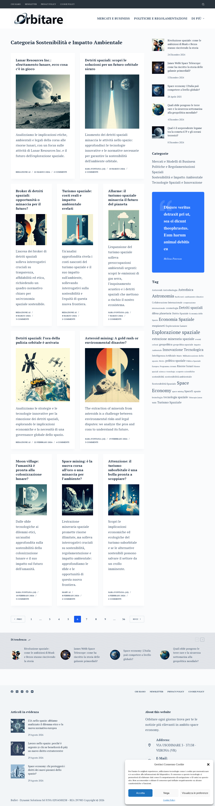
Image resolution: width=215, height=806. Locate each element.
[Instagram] (22, 691)
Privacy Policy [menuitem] (48, 4)
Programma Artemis (168, 366)
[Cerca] (203, 4)
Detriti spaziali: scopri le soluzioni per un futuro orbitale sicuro (111, 64)
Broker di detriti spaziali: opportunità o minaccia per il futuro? (29, 200)
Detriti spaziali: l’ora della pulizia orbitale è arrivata (38, 340)
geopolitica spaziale (183, 344)
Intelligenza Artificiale (164, 355)
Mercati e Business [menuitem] (113, 18)
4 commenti (62, 442)
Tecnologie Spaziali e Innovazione (177, 182)
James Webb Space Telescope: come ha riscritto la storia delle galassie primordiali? (185, 67)
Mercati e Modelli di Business (173, 161)
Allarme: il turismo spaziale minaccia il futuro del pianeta (123, 197)
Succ (135, 619)
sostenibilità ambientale (178, 376)
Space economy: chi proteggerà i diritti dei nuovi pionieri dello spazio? (46, 770)
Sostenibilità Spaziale (164, 383)
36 (123, 619)
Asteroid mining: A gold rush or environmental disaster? (111, 340)
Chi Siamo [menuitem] (16, 4)
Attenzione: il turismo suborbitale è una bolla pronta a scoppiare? (122, 470)
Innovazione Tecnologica (183, 349)
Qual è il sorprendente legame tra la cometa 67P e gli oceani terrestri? (185, 131)
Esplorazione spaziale (176, 332)
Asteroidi (157, 290)
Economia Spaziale (176, 319)
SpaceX (188, 391)
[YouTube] (32, 691)
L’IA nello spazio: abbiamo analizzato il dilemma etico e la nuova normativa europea (45, 724)
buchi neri (179, 296)
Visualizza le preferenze (195, 793)
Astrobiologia (170, 290)
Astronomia (163, 296)
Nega (166, 793)
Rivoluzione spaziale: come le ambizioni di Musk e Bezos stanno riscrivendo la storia (184, 44)
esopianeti (158, 326)
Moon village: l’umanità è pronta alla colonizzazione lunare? (29, 470)
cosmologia (172, 308)
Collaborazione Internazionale (167, 302)
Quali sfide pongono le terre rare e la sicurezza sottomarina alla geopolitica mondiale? (185, 109)
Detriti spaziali (191, 307)
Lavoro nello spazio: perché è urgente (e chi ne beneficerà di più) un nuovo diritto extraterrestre (48, 747)
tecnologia (157, 397)
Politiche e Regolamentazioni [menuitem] (160, 18)
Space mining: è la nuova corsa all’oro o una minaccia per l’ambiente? (77, 470)
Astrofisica (185, 290)
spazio (197, 391)
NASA (161, 361)
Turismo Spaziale (169, 402)
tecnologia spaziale (175, 397)
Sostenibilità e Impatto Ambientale (177, 177)
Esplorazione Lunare (176, 325)
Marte (179, 355)
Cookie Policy (169, 800)
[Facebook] (12, 691)
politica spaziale (175, 361)
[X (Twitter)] (17, 691)
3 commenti (22, 319)
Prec (19, 619)
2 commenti (60, 172)
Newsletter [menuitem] (31, 4)
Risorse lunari (185, 366)
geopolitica (165, 344)
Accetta (140, 793)
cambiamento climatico (194, 297)
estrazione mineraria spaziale (173, 339)
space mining (178, 391)
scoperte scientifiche (185, 371)
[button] (208, 764)
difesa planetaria (161, 313)
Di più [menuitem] (196, 18)
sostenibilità (158, 377)
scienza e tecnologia (167, 371)
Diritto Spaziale (180, 313)
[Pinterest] (27, 691)
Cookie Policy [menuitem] (67, 4)
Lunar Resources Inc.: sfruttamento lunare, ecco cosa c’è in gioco (42, 64)
